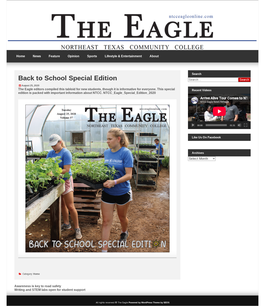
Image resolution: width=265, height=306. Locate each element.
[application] (219, 111)
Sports (92, 56)
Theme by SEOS (161, 302)
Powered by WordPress (140, 302)
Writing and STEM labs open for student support (49, 289)
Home (20, 56)
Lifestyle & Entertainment (123, 56)
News (37, 56)
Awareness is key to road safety (37, 286)
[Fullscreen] (246, 125)
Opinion (73, 56)
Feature (54, 56)
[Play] (193, 125)
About (154, 56)
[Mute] (239, 125)
